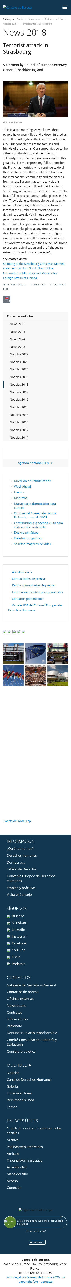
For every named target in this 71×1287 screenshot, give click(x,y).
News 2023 (17, 347)
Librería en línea (19, 1093)
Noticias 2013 (19, 422)
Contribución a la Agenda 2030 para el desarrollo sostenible (38, 525)
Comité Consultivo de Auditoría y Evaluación (32, 1042)
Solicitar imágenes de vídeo (32, 544)
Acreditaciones (22, 572)
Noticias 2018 (19, 384)
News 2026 (17, 324)
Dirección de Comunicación (32, 481)
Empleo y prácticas (21, 887)
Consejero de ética (21, 1051)
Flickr (15, 956)
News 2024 (17, 339)
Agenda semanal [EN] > (35, 463)
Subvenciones (17, 1019)
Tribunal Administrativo (24, 1160)
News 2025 (17, 331)
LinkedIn (18, 929)
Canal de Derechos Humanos (29, 1079)
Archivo (12, 1140)
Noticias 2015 (19, 407)
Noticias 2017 (19, 392)
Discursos (20, 498)
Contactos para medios (27, 599)
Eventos (19, 492)
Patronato (14, 1026)
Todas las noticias (20, 316)
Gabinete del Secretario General (31, 985)
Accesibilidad (17, 1167)
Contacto (47, 1281)
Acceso (12, 1181)
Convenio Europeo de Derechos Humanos (31, 878)
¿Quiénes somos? (20, 848)
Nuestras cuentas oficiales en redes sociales (34, 1130)
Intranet (38, 1242)
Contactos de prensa (22, 991)
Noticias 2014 (19, 415)
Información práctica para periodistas (37, 592)
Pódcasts (18, 963)
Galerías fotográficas (28, 538)
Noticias (13, 1072)
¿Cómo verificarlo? (35, 1231)
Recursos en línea (20, 1100)
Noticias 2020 (19, 369)
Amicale (13, 1153)
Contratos (14, 1012)
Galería (12, 1086)
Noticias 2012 (19, 430)
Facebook (19, 943)
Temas (12, 1107)
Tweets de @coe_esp (17, 821)
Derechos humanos (22, 855)
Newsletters (16, 1005)
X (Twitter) (19, 922)
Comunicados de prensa (28, 579)
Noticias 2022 (19, 354)
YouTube (18, 950)
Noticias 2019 (19, 377)
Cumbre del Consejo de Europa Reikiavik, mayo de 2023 (35, 515)
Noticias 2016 (19, 399)
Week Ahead (22, 486)
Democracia (16, 862)
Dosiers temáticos (26, 532)
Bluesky (17, 916)
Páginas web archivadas (25, 1146)
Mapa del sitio (17, 1174)
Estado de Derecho (21, 869)
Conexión (14, 1187)
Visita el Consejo (19, 894)
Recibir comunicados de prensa (33, 585)
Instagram (19, 936)
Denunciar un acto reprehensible (32, 1033)
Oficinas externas (20, 998)
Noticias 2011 (19, 437)
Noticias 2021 (19, 362)
